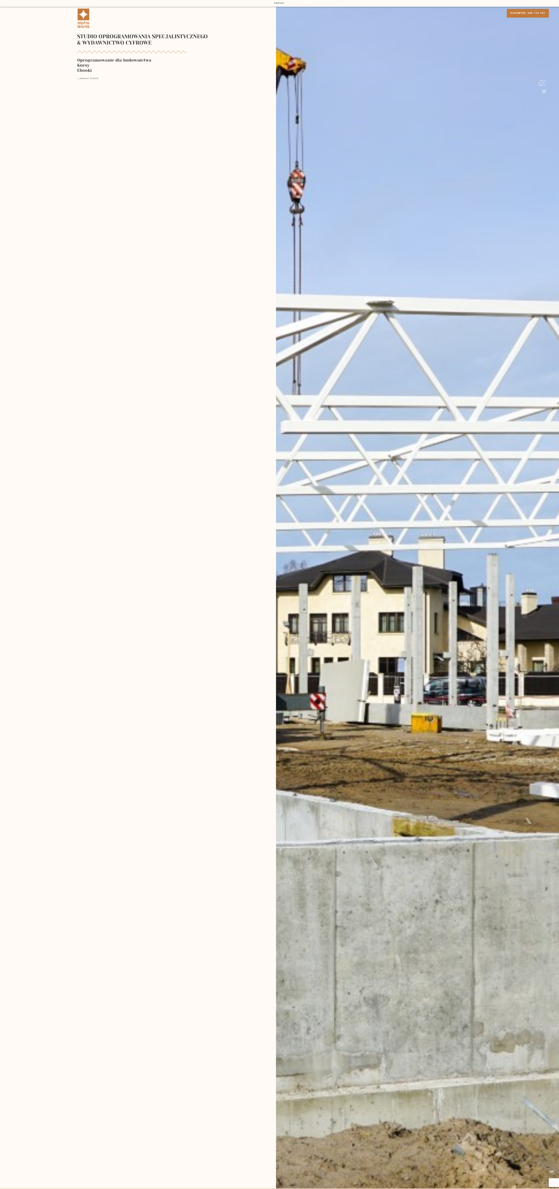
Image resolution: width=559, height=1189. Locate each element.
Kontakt (279, 3)
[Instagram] (543, 91)
